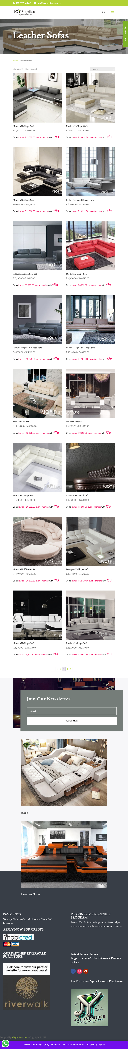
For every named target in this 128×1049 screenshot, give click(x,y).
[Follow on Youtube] (85, 971)
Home (15, 60)
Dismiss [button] (101, 1044)
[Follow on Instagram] (79, 971)
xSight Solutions (19, 1037)
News (94, 954)
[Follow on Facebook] (73, 971)
